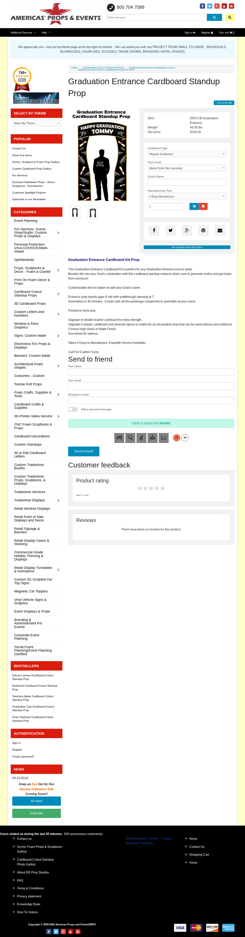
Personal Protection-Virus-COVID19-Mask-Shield (31, 247)
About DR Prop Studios (33, 872)
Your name (74, 366)
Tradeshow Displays (29, 500)
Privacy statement (29, 896)
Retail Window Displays (32, 508)
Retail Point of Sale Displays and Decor (29, 518)
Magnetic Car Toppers (31, 591)
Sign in (189, 32)
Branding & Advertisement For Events (28, 623)
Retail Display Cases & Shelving (31, 542)
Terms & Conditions (30, 888)
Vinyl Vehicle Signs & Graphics (30, 601)
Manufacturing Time (160, 190)
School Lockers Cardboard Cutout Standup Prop (32, 677)
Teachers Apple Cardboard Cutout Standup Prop (32, 698)
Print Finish (154, 162)
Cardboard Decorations (32, 436)
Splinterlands (24, 260)
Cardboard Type (157, 148)
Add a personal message (96, 409)
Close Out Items (22, 155)
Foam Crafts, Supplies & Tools (32, 394)
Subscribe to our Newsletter (29, 199)
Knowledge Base (28, 904)
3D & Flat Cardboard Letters (30, 454)
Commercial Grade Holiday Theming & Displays (28, 555)
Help (44, 32)
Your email (74, 380)
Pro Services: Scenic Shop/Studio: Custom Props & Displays (30, 232)
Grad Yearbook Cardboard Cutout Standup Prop (32, 719)
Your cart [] (226, 32)
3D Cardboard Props (30, 303)
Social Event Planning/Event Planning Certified (33, 650)
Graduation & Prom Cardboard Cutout (152, 68)
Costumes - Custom (29, 376)
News (193, 838)
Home (74, 68)
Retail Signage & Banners (27, 530)
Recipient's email (78, 394)
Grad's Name (156, 176)
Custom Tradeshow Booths (29, 466)
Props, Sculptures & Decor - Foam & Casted (32, 269)
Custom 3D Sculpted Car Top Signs (33, 581)
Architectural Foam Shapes (28, 365)
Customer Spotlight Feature (29, 192)
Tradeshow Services (29, 492)
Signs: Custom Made (30, 335)
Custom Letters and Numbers (29, 313)
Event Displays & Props (32, 611)
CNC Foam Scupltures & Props (33, 426)
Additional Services (21, 32)
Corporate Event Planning (26, 636)
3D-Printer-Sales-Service (33, 416)
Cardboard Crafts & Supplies (29, 406)
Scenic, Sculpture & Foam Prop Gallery (36, 161)
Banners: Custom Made (32, 356)
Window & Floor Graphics (26, 325)
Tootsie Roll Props (28, 384)
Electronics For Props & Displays (32, 345)
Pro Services (20, 175)
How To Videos (27, 912)
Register (206, 32)
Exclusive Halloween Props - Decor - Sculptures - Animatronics (34, 184)
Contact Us (19, 148)
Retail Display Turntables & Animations (33, 569)
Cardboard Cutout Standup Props (103, 68)
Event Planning (25, 221)
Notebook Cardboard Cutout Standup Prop (34, 687)
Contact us (24, 838)
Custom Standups (28, 444)
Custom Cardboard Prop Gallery (31, 168)
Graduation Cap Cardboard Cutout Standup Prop (33, 708)
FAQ (20, 880)
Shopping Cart (199, 854)
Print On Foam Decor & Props (32, 281)
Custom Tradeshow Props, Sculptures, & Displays (30, 479)
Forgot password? (23, 756)
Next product (223, 103)
